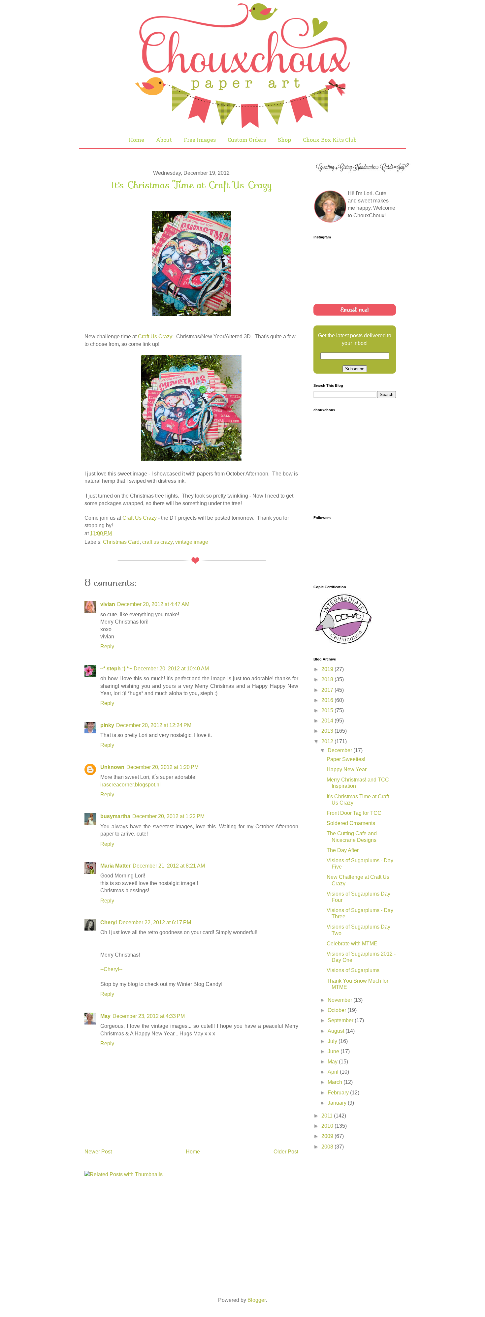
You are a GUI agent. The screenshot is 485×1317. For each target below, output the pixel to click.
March (335, 1082)
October (337, 1010)
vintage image (191, 542)
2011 (327, 1115)
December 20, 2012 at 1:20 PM (162, 767)
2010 (328, 1126)
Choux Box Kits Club (330, 139)
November (340, 1000)
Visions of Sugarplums (353, 970)
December (340, 750)
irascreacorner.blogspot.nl (130, 784)
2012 (328, 741)
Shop (284, 139)
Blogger (256, 1300)
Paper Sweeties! (346, 759)
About (164, 139)
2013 (328, 731)
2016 (328, 700)
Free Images (200, 139)
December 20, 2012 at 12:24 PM (153, 725)
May (105, 1016)
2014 (328, 720)
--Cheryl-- (111, 969)
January (338, 1103)
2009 (328, 1136)
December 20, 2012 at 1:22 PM (168, 816)
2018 (328, 679)
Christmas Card (121, 542)
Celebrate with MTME (352, 943)
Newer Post (98, 1151)
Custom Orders (247, 139)
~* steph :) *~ (116, 668)
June (334, 1051)
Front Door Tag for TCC (354, 813)
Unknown (112, 767)
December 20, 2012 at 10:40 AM (171, 668)
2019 (328, 669)
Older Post (286, 1151)
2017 (328, 690)
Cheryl (108, 922)
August (336, 1031)
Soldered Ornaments (351, 823)
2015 (328, 710)
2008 (328, 1146)
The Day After (343, 850)
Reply (107, 646)
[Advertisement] (362, 1202)
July (333, 1041)
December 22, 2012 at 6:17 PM (155, 922)
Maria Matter (115, 866)
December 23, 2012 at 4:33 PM (149, 1016)
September (341, 1020)
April (334, 1072)
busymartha (115, 816)
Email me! (355, 309)
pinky (107, 725)
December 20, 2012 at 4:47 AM (153, 604)
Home (136, 139)
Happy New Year (347, 769)
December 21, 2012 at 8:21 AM (169, 866)
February (339, 1092)
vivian (107, 604)
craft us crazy (157, 542)
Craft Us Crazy (155, 336)
